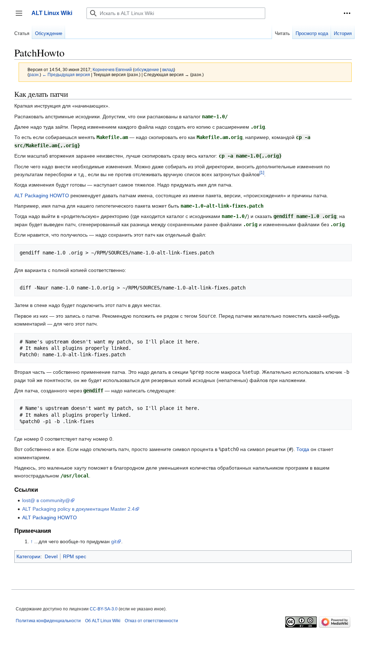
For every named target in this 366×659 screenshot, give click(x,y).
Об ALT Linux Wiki (102, 620)
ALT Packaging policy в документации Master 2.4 (78, 509)
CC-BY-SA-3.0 (104, 608)
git (114, 541)
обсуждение (146, 69)
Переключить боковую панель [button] (21, 17)
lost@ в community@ (46, 500)
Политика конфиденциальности (48, 620)
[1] (261, 172)
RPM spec (74, 556)
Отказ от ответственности (151, 620)
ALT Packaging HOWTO (41, 195)
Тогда (302, 449)
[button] (347, 13)
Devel (51, 556)
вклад (168, 69)
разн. (34, 74)
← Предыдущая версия (66, 74)
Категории (28, 556)
